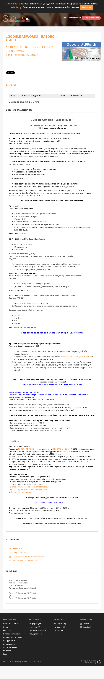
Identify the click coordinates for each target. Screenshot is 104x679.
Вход (64, 17)
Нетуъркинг (35, 634)
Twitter (86, 623)
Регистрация (75, 17)
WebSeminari (15, 548)
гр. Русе (58, 630)
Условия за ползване (12, 634)
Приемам (87, 7)
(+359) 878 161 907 (19, 552)
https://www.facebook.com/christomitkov (30, 486)
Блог (5, 654)
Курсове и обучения (39, 630)
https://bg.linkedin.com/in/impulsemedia (29, 489)
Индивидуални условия (13, 637)
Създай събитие (91, 17)
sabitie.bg (11, 3)
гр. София (60, 623)
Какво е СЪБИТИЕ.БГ (11, 623)
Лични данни (9, 644)
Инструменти (9, 640)
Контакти (7, 630)
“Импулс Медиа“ (61, 449)
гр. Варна (59, 627)
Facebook (87, 627)
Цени (5, 627)
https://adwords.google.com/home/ (76, 356)
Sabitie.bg (17, 662)
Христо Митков (26, 449)
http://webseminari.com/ (30, 407)
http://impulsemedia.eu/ (21, 492)
